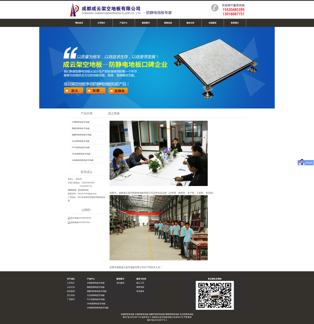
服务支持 (190, 23)
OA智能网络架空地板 (81, 154)
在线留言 (213, 23)
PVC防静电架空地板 (81, 147)
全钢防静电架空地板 (81, 122)
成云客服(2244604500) (80, 218)
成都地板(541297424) (80, 222)
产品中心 (124, 23)
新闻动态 (168, 23)
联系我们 (235, 23)
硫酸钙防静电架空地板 (82, 135)
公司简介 (101, 23)
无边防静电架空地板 (81, 141)
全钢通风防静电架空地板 (83, 160)
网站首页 (79, 23)
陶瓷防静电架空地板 (81, 128)
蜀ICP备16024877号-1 (157, 320)
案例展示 (146, 23)
